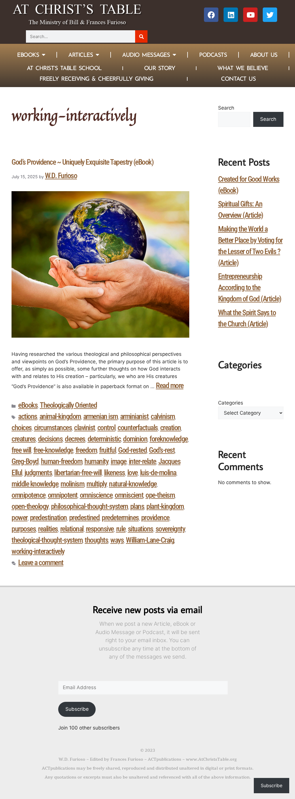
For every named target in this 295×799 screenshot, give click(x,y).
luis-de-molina (158, 472)
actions (27, 416)
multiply (96, 484)
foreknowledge (169, 439)
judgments (38, 472)
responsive (100, 528)
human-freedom (61, 461)
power (20, 517)
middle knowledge (35, 484)
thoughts (96, 540)
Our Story (159, 68)
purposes (24, 528)
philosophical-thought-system (89, 506)
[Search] (141, 36)
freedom (86, 450)
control (106, 427)
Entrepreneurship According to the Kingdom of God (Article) (249, 287)
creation (170, 427)
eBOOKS (28, 54)
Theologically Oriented (68, 405)
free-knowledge (53, 450)
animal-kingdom (60, 416)
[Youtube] (250, 14)
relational (72, 528)
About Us (263, 54)
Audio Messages (146, 54)
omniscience (96, 495)
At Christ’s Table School (64, 68)
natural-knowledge (133, 484)
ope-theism (160, 495)
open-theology (30, 506)
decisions (50, 439)
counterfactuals (138, 427)
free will (21, 450)
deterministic (104, 439)
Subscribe (77, 709)
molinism (72, 484)
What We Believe (242, 68)
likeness (114, 472)
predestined (84, 517)
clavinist (84, 427)
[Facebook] (211, 14)
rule (121, 528)
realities (48, 528)
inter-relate (142, 461)
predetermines (120, 517)
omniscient (129, 495)
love (132, 472)
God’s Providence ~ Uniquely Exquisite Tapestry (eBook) (82, 162)
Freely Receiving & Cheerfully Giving (96, 78)
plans (137, 506)
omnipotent (62, 495)
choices (22, 427)
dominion (135, 439)
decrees (75, 439)
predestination (48, 517)
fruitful (107, 450)
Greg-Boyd (25, 461)
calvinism (163, 416)
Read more (170, 385)
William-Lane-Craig (150, 540)
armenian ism (100, 416)
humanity (96, 461)
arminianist (134, 416)
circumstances (53, 427)
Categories (230, 403)
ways (117, 540)
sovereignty (170, 528)
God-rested (132, 450)
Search (226, 108)
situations (140, 528)
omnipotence (29, 495)
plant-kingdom (165, 506)
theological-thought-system (47, 540)
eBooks (27, 405)
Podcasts (213, 54)
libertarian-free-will (78, 472)
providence (155, 517)
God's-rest (162, 450)
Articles (80, 54)
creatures (24, 439)
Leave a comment (40, 562)
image (118, 461)
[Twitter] (270, 14)
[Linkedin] (231, 14)
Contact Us (238, 78)
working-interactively (38, 551)
